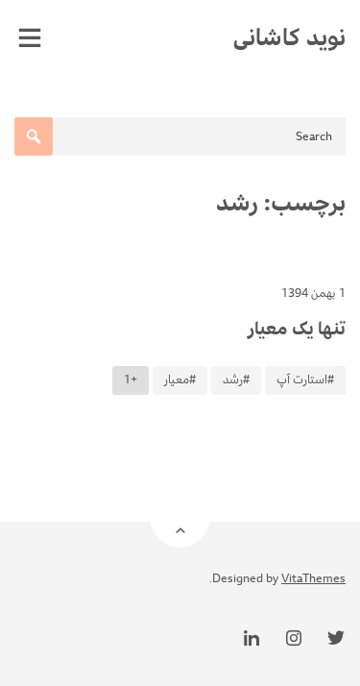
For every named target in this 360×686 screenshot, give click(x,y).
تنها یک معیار (297, 328)
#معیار (180, 380)
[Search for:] (180, 136)
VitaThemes (313, 579)
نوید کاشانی (289, 37)
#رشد (236, 380)
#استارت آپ (305, 380)
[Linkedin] (251, 638)
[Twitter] (336, 638)
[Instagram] (293, 638)
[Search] (33, 136)
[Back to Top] (180, 517)
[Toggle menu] (29, 37)
